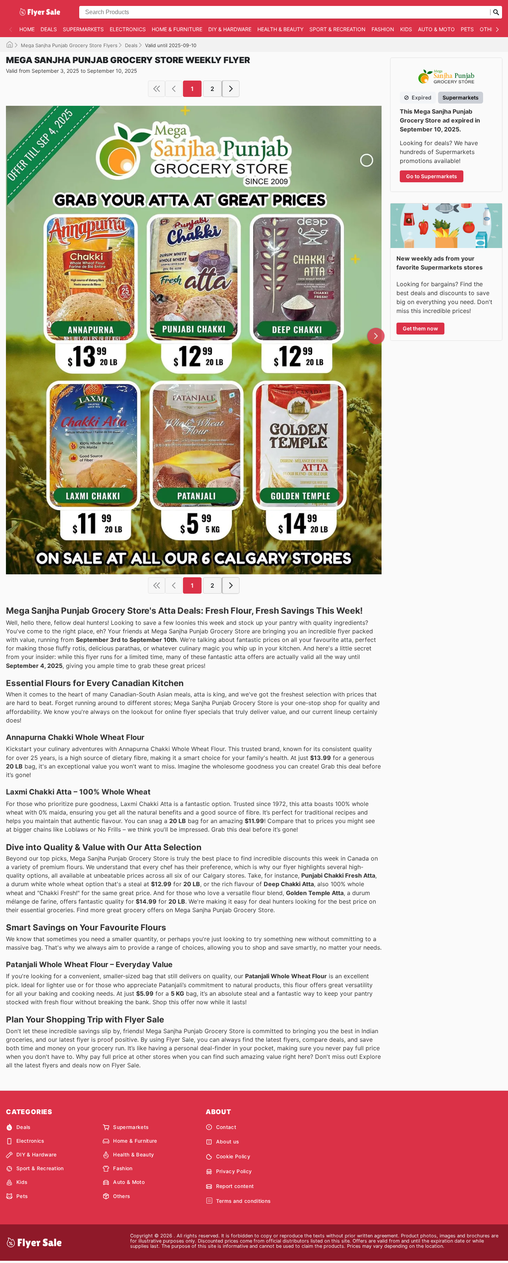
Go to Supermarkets (431, 176)
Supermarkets (83, 29)
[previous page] (173, 89)
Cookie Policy (233, 1156)
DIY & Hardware (229, 29)
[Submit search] (496, 12)
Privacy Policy (234, 1171)
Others (490, 29)
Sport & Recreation (337, 29)
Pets (467, 29)
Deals (49, 29)
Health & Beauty (280, 29)
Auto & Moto (436, 29)
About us (227, 1142)
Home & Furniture (177, 29)
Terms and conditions (243, 1201)
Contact (226, 1127)
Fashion (383, 29)
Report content (235, 1186)
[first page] (156, 89)
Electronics (128, 29)
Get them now (420, 328)
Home (27, 29)
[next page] (230, 89)
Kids (406, 29)
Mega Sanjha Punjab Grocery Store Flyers (69, 45)
